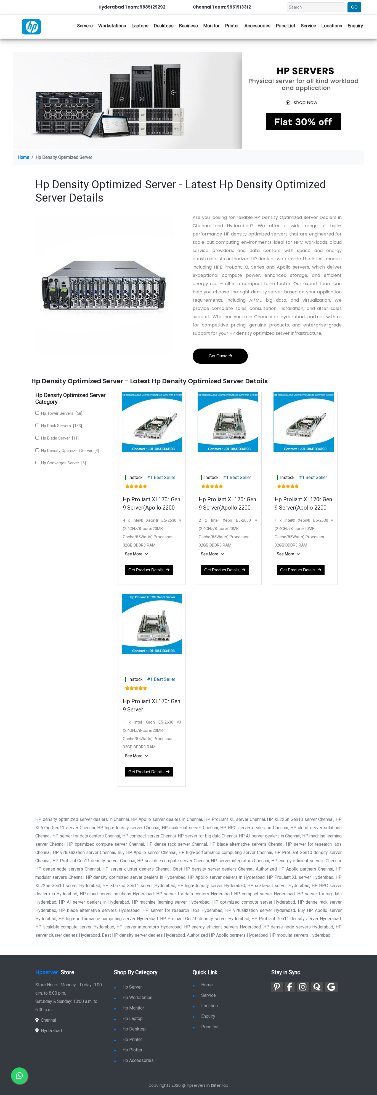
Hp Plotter (132, 1050)
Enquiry (355, 25)
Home (23, 157)
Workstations (112, 25)
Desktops (164, 25)
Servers (85, 25)
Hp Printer (132, 1039)
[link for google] (331, 987)
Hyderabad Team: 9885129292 (132, 7)
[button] (137, 553)
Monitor (211, 25)
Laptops (140, 25)
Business (188, 25)
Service (308, 25)
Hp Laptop (133, 1018)
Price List (285, 25)
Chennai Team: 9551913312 (222, 7)
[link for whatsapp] (19, 1075)
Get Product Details (147, 569)
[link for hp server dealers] (31, 26)
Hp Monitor (133, 1008)
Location (209, 1005)
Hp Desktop (134, 1029)
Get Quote (219, 356)
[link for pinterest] (277, 987)
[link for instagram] (303, 987)
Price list (210, 1026)
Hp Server (132, 987)
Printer (232, 25)
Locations (332, 25)
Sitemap (220, 1085)
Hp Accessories (138, 1060)
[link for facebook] (290, 987)
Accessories (257, 25)
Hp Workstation (137, 997)
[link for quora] (317, 987)
